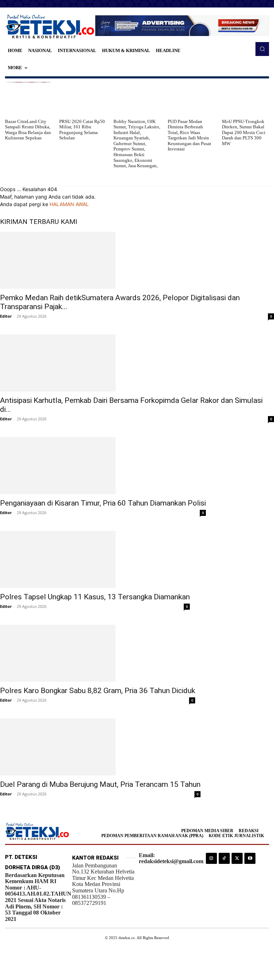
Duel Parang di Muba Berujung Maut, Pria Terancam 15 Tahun (100, 784)
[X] (237, 858)
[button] (262, 49)
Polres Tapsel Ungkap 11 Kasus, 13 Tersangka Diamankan (95, 597)
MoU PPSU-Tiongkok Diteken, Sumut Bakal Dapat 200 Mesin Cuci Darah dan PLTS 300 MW (243, 132)
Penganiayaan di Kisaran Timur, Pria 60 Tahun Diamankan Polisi (103, 503)
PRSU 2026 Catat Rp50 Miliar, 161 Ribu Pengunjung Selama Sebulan (82, 130)
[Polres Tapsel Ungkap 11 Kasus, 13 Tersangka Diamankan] (95, 559)
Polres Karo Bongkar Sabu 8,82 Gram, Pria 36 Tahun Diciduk (97, 690)
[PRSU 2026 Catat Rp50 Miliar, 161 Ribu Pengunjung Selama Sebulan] (82, 98)
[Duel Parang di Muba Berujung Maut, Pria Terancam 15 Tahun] (100, 746)
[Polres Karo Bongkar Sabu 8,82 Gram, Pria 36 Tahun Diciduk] (97, 653)
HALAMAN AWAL (69, 204)
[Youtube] (249, 858)
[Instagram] (211, 858)
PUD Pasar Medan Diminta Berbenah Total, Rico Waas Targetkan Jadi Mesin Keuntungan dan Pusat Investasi (189, 135)
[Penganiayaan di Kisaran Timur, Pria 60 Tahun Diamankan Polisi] (103, 465)
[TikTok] (224, 858)
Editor (6, 316)
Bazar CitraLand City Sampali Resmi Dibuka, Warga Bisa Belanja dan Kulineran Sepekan (28, 130)
